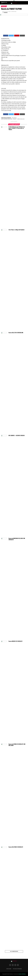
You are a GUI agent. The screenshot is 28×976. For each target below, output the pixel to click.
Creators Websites (22, 974)
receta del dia (21, 119)
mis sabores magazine (7, 119)
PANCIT (15, 119)
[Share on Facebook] (5, 35)
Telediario (6, 12)
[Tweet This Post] (11, 35)
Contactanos (8, 968)
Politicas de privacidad (17, 968)
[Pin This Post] (16, 35)
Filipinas (14, 117)
